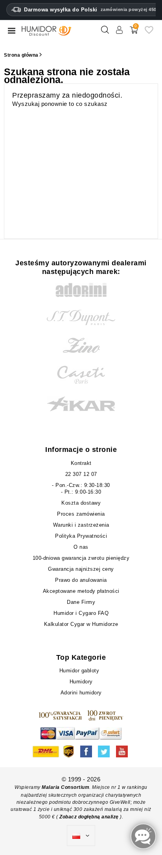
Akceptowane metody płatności (81, 591)
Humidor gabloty (81, 671)
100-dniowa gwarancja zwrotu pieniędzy (81, 558)
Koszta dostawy (81, 503)
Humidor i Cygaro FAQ (81, 613)
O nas (81, 547)
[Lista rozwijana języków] (81, 836)
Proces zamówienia (81, 514)
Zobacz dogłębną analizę (89, 817)
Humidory (81, 682)
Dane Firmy (81, 602)
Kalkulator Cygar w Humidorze (81, 624)
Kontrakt (81, 463)
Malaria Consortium (65, 787)
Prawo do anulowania (81, 580)
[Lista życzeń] (149, 33)
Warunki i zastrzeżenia (81, 525)
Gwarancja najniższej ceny (81, 569)
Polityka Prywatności (81, 536)
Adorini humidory (81, 693)
